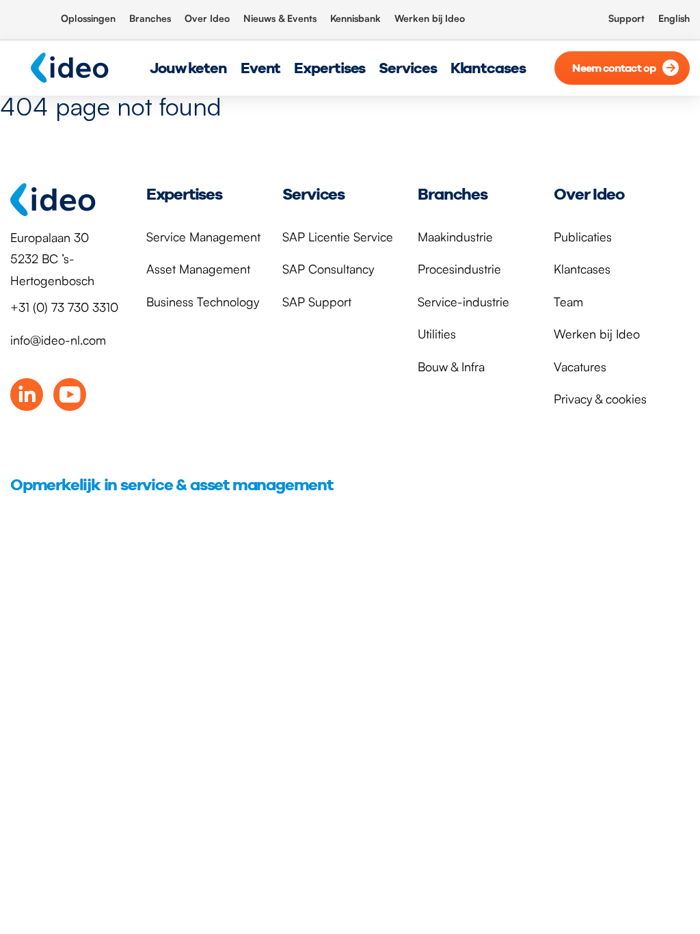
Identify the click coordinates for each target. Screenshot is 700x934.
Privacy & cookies (600, 398)
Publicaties (583, 236)
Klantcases (488, 68)
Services (407, 68)
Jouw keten (188, 68)
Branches (150, 18)
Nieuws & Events (280, 18)
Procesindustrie (459, 268)
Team (568, 301)
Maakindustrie (455, 236)
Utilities (437, 333)
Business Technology (202, 301)
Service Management (203, 236)
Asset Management (198, 268)
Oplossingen (88, 18)
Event (261, 68)
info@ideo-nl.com (58, 339)
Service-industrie (463, 301)
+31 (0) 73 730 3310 (64, 307)
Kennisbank (355, 18)
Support (626, 18)
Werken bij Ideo (429, 18)
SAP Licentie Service (337, 236)
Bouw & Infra (451, 366)
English (674, 18)
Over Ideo (207, 18)
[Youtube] (69, 394)
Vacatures (580, 366)
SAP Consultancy (328, 268)
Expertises (329, 68)
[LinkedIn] (26, 394)
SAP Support (316, 301)
